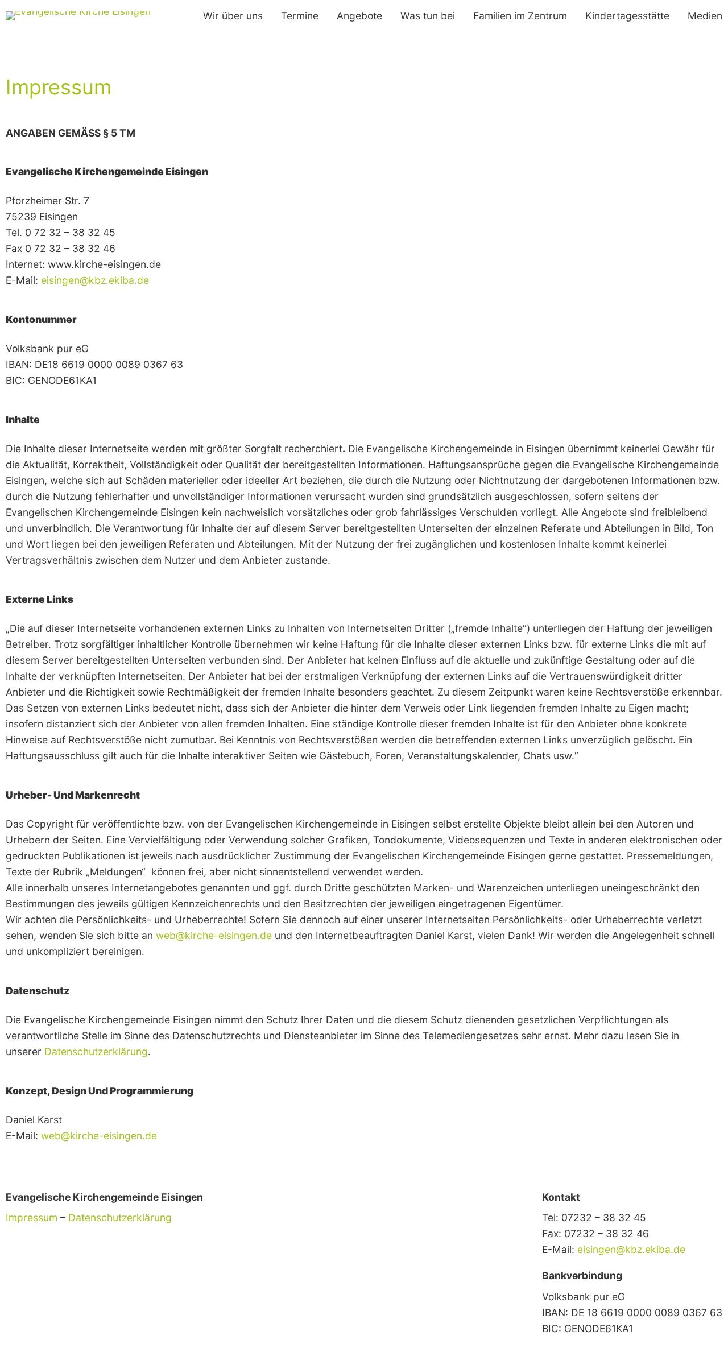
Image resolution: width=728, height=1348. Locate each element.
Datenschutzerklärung (120, 1217)
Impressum (31, 1217)
